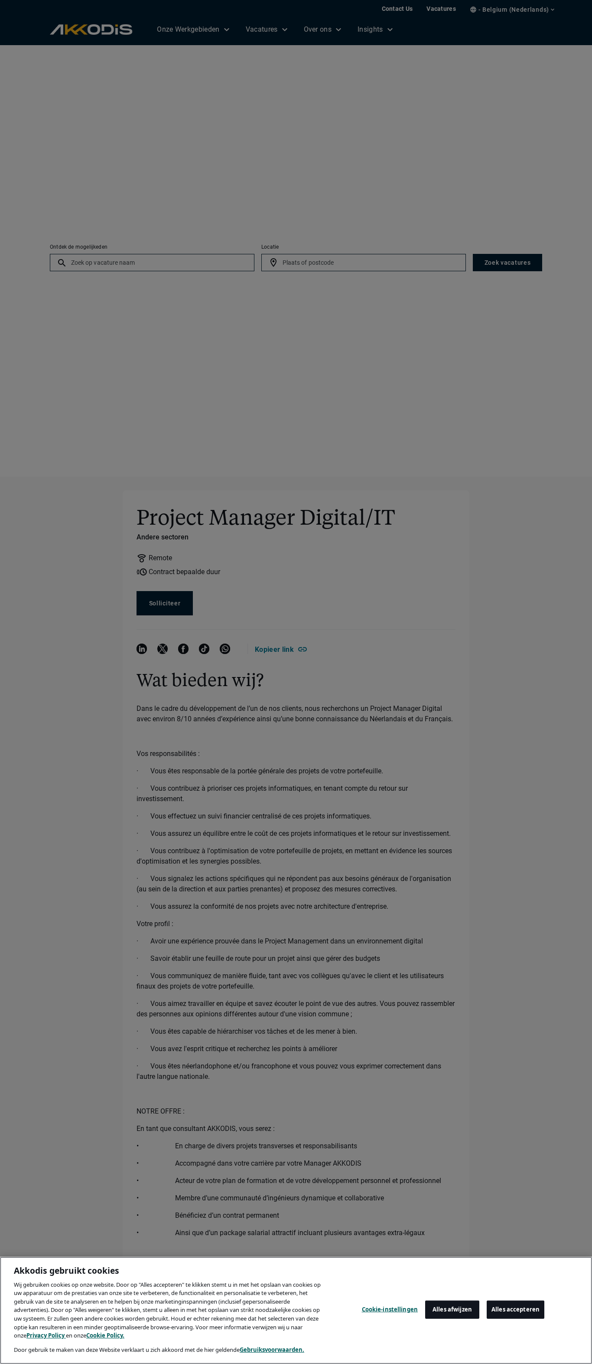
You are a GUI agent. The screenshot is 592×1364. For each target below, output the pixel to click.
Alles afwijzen (452, 1309)
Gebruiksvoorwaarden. (272, 1349)
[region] (296, 1310)
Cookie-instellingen (390, 1309)
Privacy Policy (46, 1335)
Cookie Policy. (105, 1335)
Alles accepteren (515, 1309)
